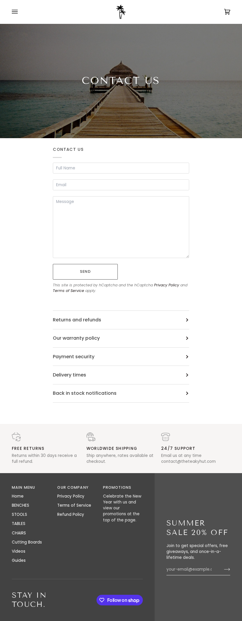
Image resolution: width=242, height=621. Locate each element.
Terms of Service (68, 290)
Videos (18, 551)
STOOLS (19, 514)
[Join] (222, 569)
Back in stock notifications (85, 393)
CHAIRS (19, 533)
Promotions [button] (117, 487)
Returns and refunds (77, 319)
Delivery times (69, 374)
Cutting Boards (27, 542)
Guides (19, 560)
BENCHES (20, 505)
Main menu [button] (23, 487)
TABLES (18, 523)
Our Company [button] (72, 487)
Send (85, 271)
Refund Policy (70, 514)
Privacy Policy (166, 285)
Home (18, 496)
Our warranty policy (76, 338)
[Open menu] (21, 12)
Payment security (73, 356)
